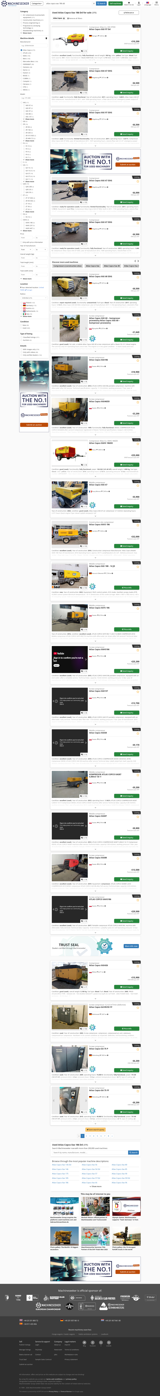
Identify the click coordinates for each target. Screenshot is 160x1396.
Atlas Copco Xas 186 (60, 1182)
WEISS (26, 90)
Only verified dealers (32, 355)
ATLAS (27, 53)
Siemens (27, 67)
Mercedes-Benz (30, 61)
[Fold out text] (95, 62)
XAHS (26, 220)
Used (26, 328)
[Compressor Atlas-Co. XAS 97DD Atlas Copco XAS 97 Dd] (70, 39)
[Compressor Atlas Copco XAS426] (70, 975)
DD (25, 121)
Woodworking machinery (33, 31)
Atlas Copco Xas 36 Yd (133, 266)
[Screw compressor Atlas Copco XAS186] (70, 369)
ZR (25, 124)
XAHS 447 (30, 228)
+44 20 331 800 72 (31, 1320)
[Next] (86, 39)
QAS (26, 184)
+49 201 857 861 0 (71, 1320)
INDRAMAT (28, 64)
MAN (26, 56)
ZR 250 (29, 133)
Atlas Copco (29, 50)
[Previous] (53, 39)
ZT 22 (29, 209)
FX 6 (28, 154)
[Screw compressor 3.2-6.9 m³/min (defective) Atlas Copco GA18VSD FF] (70, 1017)
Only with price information (33, 242)
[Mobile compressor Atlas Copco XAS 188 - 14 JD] (70, 576)
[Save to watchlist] (137, 30)
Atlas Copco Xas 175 (60, 1173)
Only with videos (30, 352)
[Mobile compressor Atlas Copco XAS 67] (70, 494)
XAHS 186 (30, 223)
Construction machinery (33, 20)
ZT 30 (29, 206)
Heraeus (27, 84)
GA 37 (29, 173)
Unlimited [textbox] (27, 298)
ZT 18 (29, 204)
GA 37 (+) (30, 176)
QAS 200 (30, 187)
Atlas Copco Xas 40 (112, 266)
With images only (31, 349)
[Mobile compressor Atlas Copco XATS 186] (70, 617)
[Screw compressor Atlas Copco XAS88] (70, 867)
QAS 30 (29, 192)
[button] (156, 3)
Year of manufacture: (28, 246)
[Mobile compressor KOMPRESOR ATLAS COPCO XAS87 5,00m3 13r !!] (70, 784)
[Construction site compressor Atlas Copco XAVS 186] (70, 534)
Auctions (27, 340)
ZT (25, 195)
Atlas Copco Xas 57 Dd (91, 1178)
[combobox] (34, 298)
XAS (26, 102)
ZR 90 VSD (30, 201)
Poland (30, 303)
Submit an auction (127, 164)
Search (102, 3)
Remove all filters (75, 18)
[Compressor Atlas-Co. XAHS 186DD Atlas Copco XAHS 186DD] (70, 453)
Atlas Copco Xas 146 (60, 1169)
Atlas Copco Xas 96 (119, 1182)
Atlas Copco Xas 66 (89, 1182)
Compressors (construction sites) (68, 266)
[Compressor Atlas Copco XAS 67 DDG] (70, 81)
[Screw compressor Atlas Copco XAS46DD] (70, 411)
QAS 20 (29, 189)
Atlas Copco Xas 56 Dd (91, 1169)
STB (25, 87)
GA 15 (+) (30, 171)
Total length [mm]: (27, 262)
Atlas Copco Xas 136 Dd (61, 1165)
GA (25, 165)
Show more (96, 1186)
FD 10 (29, 217)
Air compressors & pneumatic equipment (34, 16)
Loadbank (104, 1334)
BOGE (26, 76)
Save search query (96, 1129)
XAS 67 (29, 105)
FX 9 (28, 152)
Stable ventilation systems (88, 1334)
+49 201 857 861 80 (113, 1320)
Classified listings (31, 337)
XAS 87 (29, 108)
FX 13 (29, 146)
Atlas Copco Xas (92, 266)
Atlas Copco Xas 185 (60, 1178)
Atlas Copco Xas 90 (119, 1173)
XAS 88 (29, 114)
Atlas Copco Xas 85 (119, 1169)
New (26, 325)
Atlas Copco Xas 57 (89, 1173)
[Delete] (94, 3)
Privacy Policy (53, 1391)
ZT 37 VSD (30, 198)
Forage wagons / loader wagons (63, 1334)
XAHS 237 (30, 225)
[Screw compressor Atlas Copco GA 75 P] (70, 1058)
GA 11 (29, 179)
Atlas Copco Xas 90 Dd (121, 1178)
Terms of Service (66, 1391)
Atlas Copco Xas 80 (119, 1165)
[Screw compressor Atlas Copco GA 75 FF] (70, 1100)
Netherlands (32, 311)
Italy (29, 314)
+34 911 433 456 (30, 1324)
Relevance (129, 12)
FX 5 (28, 149)
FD (25, 214)
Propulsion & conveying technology (31, 27)
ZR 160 (29, 130)
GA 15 (29, 168)
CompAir (27, 81)
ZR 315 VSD (31, 135)
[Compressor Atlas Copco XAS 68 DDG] (70, 286)
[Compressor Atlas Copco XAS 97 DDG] (70, 122)
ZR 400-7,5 (30, 138)
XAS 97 (29, 111)
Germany (31, 305)
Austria (30, 308)
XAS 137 (30, 117)
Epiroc (26, 70)
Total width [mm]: (26, 271)
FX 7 (28, 157)
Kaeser (26, 73)
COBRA (26, 78)
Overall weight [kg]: (27, 254)
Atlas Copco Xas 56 (89, 1165)
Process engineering (31, 23)
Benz (26, 59)
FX (25, 143)
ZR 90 (29, 127)
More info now (131, 946)
